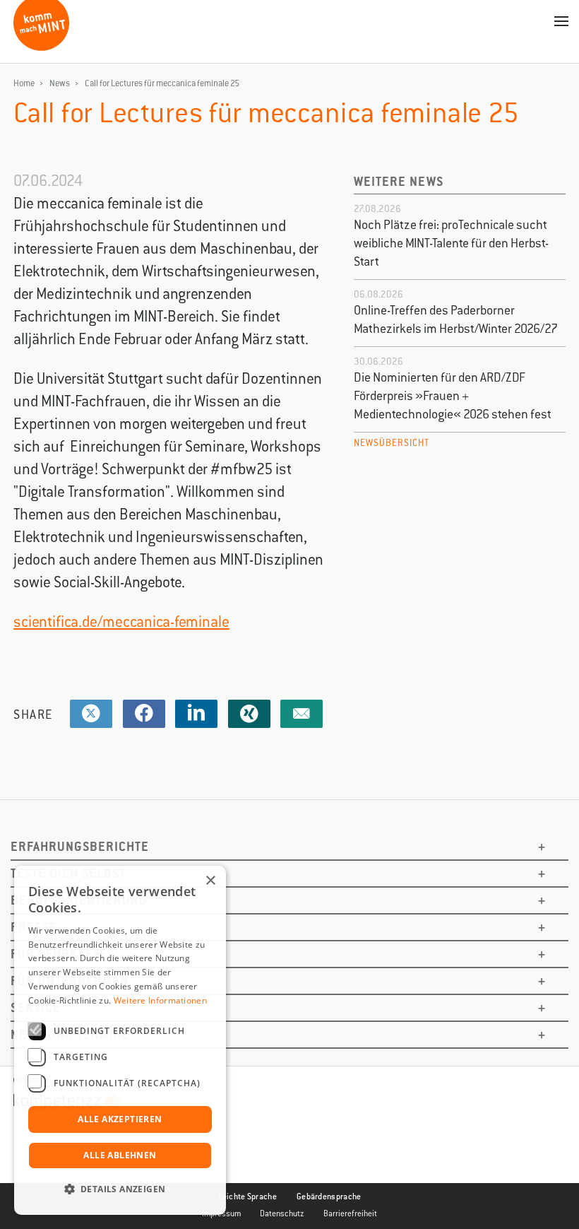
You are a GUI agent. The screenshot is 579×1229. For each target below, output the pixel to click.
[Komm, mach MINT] (41, 45)
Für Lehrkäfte (59, 954)
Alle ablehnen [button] (119, 1155)
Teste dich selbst (68, 873)
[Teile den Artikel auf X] (91, 714)
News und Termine (70, 1034)
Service (36, 1007)
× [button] (210, 881)
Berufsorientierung (79, 900)
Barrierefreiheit (350, 1213)
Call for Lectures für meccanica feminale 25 (162, 83)
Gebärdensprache (329, 1196)
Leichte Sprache (247, 1196)
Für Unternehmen (70, 980)
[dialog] (120, 1040)
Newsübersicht (391, 443)
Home (24, 83)
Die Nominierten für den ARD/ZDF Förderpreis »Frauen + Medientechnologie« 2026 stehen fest (452, 396)
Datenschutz (282, 1213)
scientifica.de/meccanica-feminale (121, 621)
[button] (120, 1189)
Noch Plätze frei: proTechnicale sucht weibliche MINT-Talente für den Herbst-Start (451, 243)
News (59, 83)
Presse (33, 927)
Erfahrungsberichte (80, 846)
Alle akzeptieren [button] (120, 1119)
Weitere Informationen (160, 1000)
